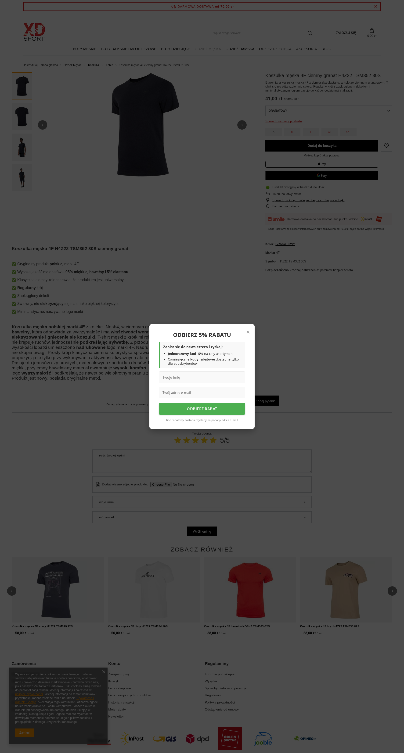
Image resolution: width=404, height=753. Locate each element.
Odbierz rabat (202, 408)
